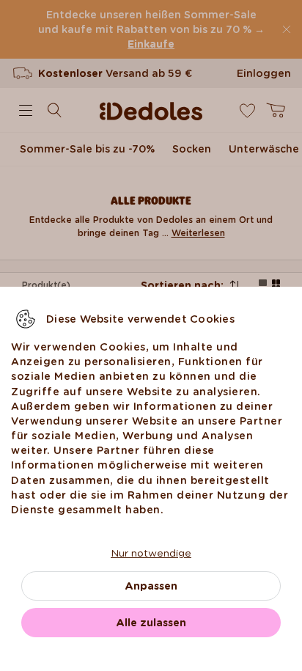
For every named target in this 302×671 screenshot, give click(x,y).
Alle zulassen (151, 622)
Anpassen (151, 586)
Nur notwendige (151, 553)
